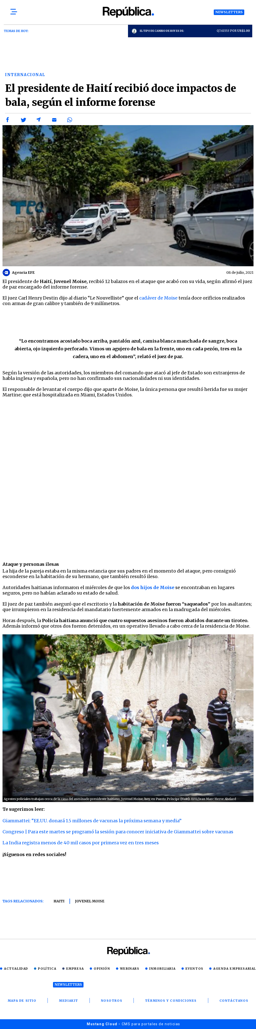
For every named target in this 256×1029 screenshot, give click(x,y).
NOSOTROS (111, 1000)
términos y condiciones (171, 1000)
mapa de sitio (22, 1000)
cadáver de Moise (158, 298)
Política (47, 968)
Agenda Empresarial (234, 968)
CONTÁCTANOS (234, 1000)
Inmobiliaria (162, 968)
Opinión (102, 968)
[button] (7, 120)
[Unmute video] (128, 489)
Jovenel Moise (89, 901)
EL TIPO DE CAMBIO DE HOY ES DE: (162, 31)
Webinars (130, 968)
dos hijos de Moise (153, 587)
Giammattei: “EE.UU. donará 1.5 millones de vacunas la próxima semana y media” (92, 821)
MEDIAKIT (68, 1000)
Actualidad (16, 968)
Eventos (195, 968)
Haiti (59, 901)
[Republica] (128, 12)
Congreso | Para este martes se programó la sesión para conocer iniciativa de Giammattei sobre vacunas (117, 832)
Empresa (75, 968)
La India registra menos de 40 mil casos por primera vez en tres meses (80, 843)
